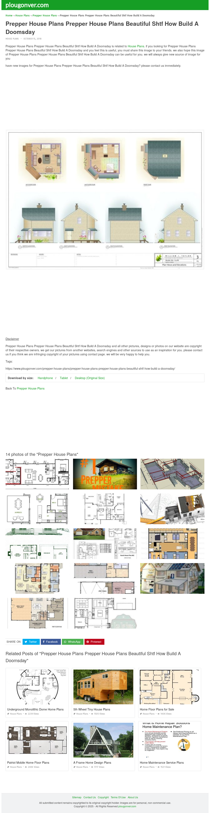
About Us (133, 797)
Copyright (103, 797)
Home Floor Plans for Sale (157, 709)
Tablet (64, 378)
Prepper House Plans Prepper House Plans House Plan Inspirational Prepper (50, 590)
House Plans (12, 38)
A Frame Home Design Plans (92, 762)
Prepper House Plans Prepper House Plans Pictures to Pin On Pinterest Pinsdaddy (120, 485)
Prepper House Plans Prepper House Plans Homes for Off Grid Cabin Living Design (120, 625)
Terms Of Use (118, 797)
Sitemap (76, 797)
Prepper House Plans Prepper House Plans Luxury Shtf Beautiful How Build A (117, 590)
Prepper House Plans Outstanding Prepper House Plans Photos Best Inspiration (51, 555)
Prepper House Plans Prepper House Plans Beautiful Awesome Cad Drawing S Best (121, 555)
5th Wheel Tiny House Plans (91, 709)
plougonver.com (27, 4)
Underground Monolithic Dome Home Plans (35, 709)
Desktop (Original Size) (90, 378)
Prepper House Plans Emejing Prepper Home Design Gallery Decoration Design (51, 625)
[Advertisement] (105, 99)
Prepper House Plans (31, 388)
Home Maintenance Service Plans (162, 762)
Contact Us (89, 797)
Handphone (45, 378)
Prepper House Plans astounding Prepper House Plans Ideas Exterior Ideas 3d (51, 485)
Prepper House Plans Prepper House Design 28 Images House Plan (112, 520)
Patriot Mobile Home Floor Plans (28, 762)
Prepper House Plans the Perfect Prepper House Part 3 (172, 485)
